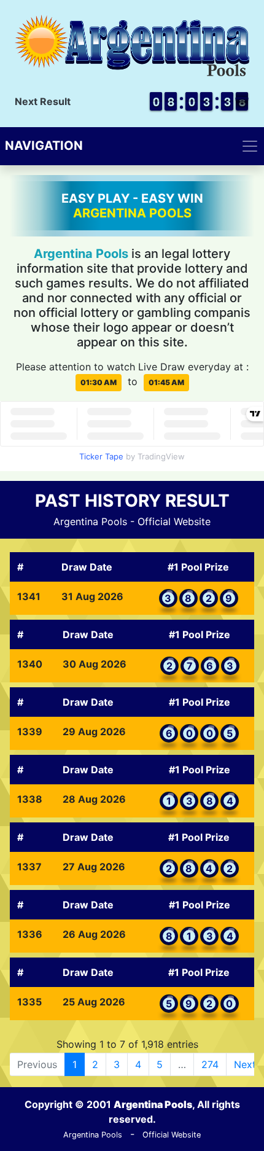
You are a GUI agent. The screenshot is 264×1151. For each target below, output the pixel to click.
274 (210, 1064)
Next (245, 1064)
